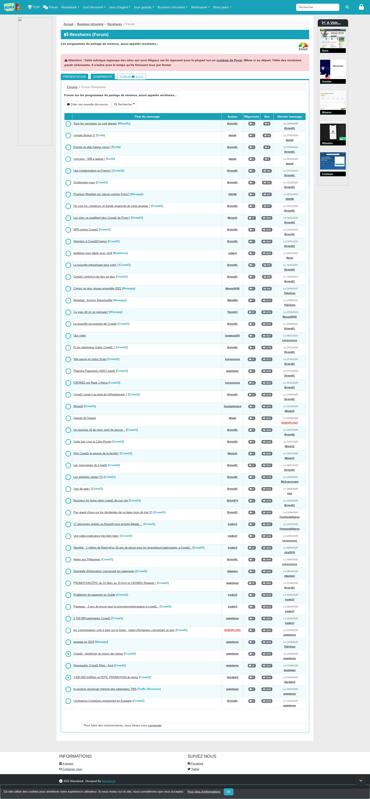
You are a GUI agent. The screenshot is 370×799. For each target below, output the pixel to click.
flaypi (289, 257)
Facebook (196, 763)
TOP (36, 7)
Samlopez (290, 670)
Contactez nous (72, 769)
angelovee (232, 371)
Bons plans (221, 7)
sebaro (232, 253)
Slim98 (232, 194)
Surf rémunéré (93, 7)
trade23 (232, 524)
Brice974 (232, 500)
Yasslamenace (233, 406)
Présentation (74, 76)
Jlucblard (232, 677)
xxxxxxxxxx (289, 340)
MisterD (232, 217)
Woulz (232, 418)
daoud (232, 135)
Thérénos (289, 293)
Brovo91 (232, 123)
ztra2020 (289, 552)
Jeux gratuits (143, 7)
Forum (53, 7)
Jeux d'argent (118, 7)
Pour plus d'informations (204, 791)
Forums (72, 87)
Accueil (68, 24)
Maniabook (69, 7)
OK (229, 791)
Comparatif (102, 76)
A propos (67, 763)
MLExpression (289, 481)
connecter (154, 725)
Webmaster (199, 7)
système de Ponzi (229, 60)
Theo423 (232, 312)
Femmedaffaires (290, 517)
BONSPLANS (290, 422)
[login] (361, 7)
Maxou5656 (232, 288)
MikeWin (232, 300)
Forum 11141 (132, 76)
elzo (289, 493)
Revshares (114, 24)
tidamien (232, 571)
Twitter (194, 769)
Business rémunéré (171, 7)
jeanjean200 (232, 335)
